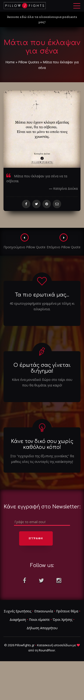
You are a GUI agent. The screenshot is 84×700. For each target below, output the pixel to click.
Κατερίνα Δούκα (65, 188)
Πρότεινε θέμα (67, 611)
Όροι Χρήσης (62, 619)
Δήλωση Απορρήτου (42, 628)
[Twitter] (36, 204)
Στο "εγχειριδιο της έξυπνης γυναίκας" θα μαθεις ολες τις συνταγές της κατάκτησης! (42, 459)
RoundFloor (47, 650)
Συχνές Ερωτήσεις (17, 611)
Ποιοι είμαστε (39, 619)
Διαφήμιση (18, 619)
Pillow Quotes (28, 62)
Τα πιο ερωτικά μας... (42, 295)
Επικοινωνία (43, 611)
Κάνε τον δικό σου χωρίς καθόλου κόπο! (42, 444)
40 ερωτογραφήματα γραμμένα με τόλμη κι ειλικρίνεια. (42, 306)
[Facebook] (26, 204)
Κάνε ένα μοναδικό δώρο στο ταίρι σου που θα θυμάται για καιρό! (42, 382)
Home (10, 62)
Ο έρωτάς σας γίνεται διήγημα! (42, 368)
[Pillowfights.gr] (25, 5)
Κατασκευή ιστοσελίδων (54, 645)
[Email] (57, 204)
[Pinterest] (46, 204)
